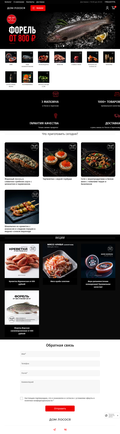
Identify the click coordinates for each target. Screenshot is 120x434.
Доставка (40, 2)
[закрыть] (117, 415)
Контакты (30, 2)
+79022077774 (110, 2)
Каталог (8, 2)
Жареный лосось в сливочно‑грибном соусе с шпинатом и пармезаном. (18, 181)
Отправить (60, 408)
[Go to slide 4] (63, 46)
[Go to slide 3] (61, 46)
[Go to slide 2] (59, 46)
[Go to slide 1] (56, 46)
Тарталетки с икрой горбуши (57, 179)
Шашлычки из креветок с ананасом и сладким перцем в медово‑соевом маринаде (20, 229)
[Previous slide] (9, 30)
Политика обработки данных (112, 415)
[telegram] (54, 430)
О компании (19, 2)
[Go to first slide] (110, 30)
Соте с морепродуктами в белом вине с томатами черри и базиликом (97, 181)
